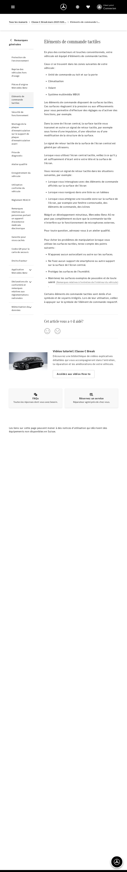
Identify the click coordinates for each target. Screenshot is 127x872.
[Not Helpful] (57, 331)
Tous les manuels (18, 22)
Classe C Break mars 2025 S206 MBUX (48, 22)
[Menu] (13, 7)
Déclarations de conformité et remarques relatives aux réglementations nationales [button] (20, 290)
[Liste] (88, 7)
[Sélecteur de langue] (77, 7)
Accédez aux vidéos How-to (73, 374)
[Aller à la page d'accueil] (63, 7)
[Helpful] (47, 331)
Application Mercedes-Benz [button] (19, 271)
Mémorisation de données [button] (20, 308)
